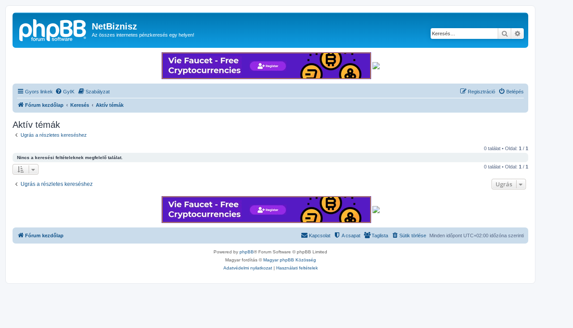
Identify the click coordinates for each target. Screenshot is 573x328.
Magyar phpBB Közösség (289, 259)
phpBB (246, 251)
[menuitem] (64, 91)
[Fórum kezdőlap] (53, 29)
